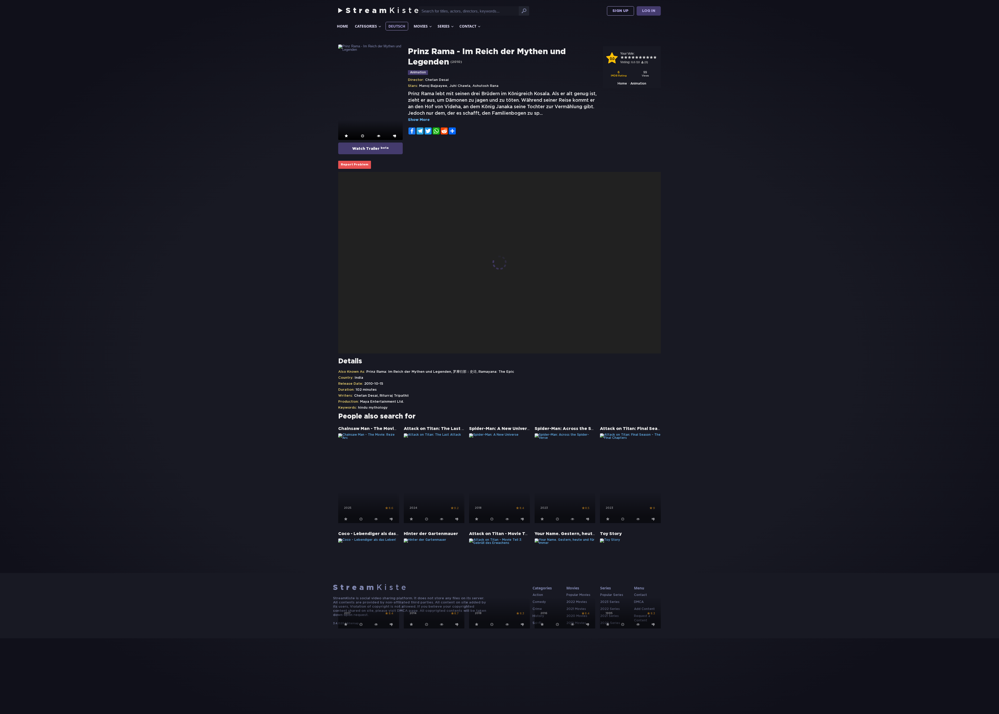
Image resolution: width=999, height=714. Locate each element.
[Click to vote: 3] (629, 58)
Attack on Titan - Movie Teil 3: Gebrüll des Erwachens (528, 534)
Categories (366, 26)
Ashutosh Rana (485, 86)
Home (342, 26)
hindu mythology (373, 407)
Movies (421, 26)
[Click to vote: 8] (647, 58)
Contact (467, 26)
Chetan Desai (437, 80)
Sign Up (620, 10)
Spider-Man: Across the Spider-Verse (576, 429)
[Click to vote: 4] (633, 58)
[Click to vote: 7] (644, 58)
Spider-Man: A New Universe (500, 429)
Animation (638, 83)
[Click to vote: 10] (655, 58)
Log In (648, 10)
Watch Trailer (370, 148)
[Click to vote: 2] (625, 58)
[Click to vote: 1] (622, 58)
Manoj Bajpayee (433, 86)
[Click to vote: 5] (636, 58)
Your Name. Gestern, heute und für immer (581, 534)
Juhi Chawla (459, 86)
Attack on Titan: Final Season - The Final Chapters (656, 429)
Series (444, 26)
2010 (456, 62)
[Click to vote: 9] (651, 58)
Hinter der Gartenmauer (431, 534)
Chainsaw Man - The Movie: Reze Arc (379, 429)
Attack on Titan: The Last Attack (440, 429)
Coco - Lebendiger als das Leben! (375, 534)
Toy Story (611, 534)
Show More (419, 119)
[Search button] (524, 11)
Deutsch (396, 26)
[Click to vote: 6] (640, 58)
